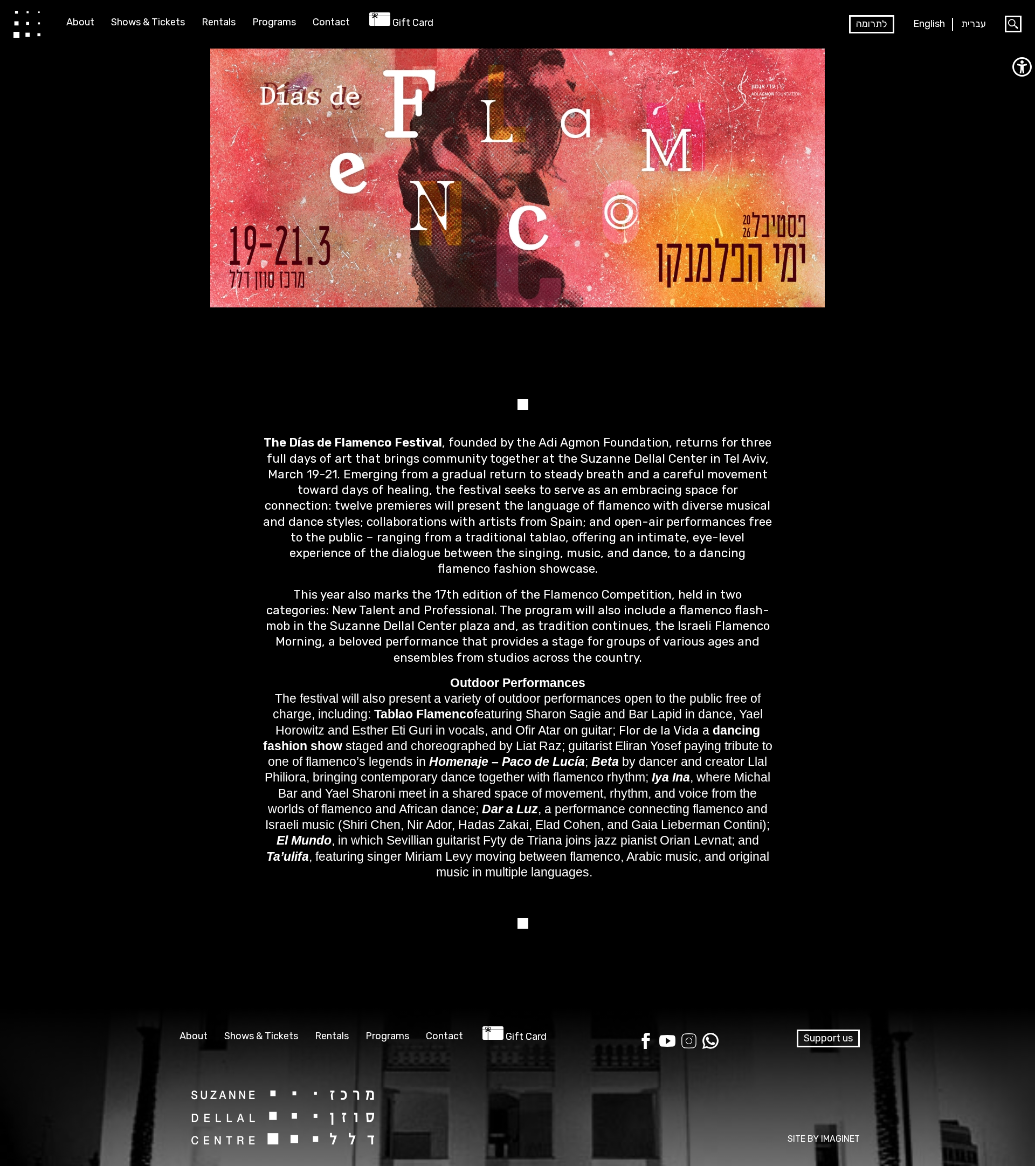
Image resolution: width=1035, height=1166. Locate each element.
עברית (973, 24)
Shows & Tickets (148, 22)
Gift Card (412, 23)
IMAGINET (840, 1139)
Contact (331, 22)
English (929, 24)
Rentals (219, 22)
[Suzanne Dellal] (26, 24)
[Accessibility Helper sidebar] (1022, 67)
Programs (274, 22)
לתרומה (871, 24)
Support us (828, 1038)
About (80, 22)
